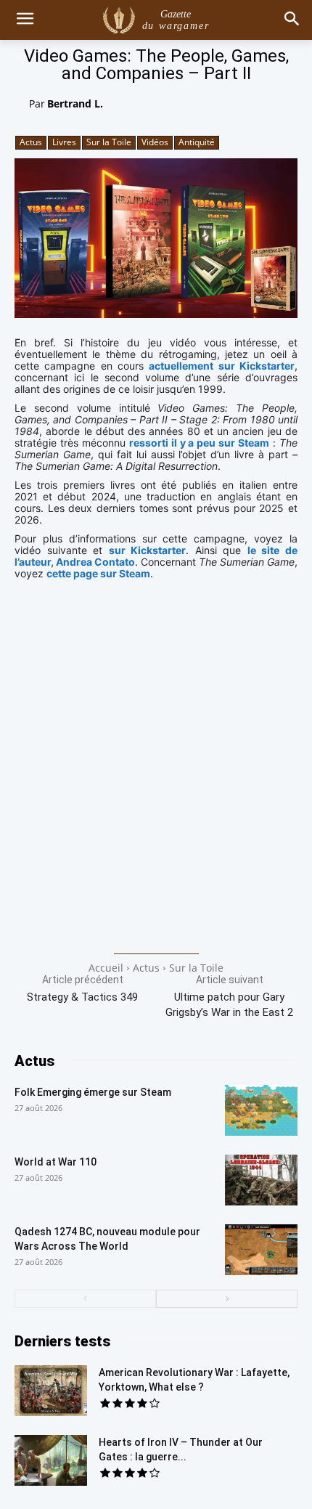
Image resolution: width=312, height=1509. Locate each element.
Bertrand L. (75, 103)
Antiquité (196, 142)
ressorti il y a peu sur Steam (199, 442)
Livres (64, 142)
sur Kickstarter (147, 550)
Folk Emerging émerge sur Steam (93, 1092)
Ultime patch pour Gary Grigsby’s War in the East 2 (229, 1005)
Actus (31, 142)
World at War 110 (56, 1162)
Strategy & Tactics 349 (82, 997)
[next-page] (226, 1299)
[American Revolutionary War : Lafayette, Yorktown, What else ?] (51, 1390)
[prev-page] (85, 1299)
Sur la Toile (108, 142)
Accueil (106, 968)
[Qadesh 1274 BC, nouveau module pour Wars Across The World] (261, 1249)
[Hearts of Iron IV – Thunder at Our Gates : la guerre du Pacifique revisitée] (51, 1460)
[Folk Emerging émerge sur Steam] (261, 1110)
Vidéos (154, 142)
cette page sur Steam (98, 573)
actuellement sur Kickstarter (222, 365)
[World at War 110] (261, 1180)
